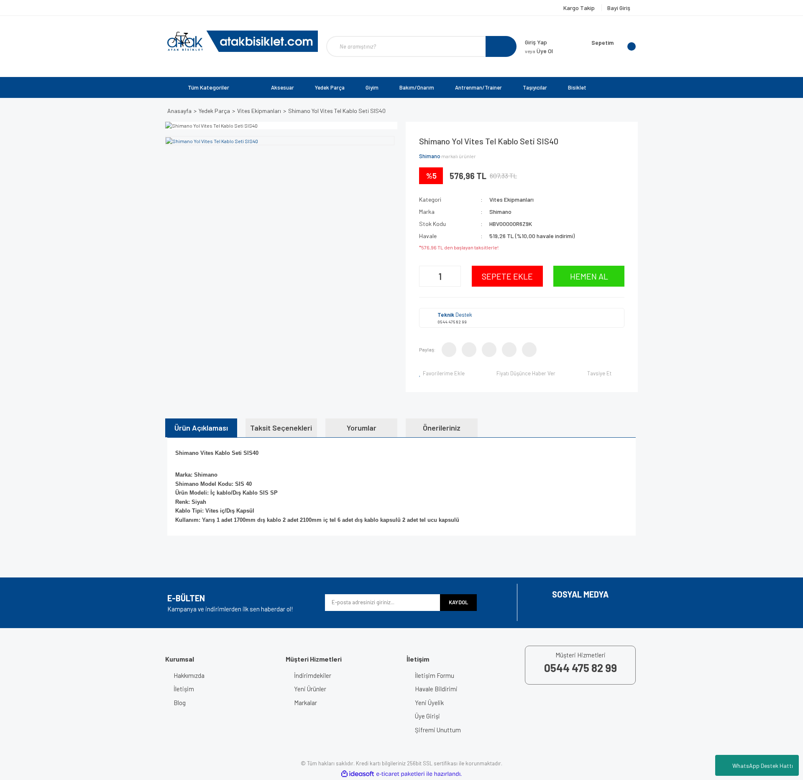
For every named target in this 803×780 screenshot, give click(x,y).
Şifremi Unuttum (438, 730)
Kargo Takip (579, 7)
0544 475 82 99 (452, 321)
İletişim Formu (434, 675)
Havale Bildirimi (436, 689)
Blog (180, 702)
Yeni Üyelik (429, 702)
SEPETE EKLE (507, 276)
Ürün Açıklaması (201, 427)
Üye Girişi (427, 716)
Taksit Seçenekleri (281, 427)
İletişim (184, 689)
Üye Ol (539, 50)
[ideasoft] (357, 774)
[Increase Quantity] (453, 276)
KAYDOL (458, 602)
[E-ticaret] (400, 773)
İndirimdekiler (312, 675)
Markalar (305, 702)
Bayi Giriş (618, 7)
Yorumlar (361, 427)
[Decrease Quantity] (426, 276)
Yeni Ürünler (310, 689)
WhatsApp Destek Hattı (762, 765)
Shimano (429, 156)
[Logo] (242, 41)
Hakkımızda (189, 675)
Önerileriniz (441, 427)
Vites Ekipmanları (511, 199)
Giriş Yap (536, 42)
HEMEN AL (589, 276)
